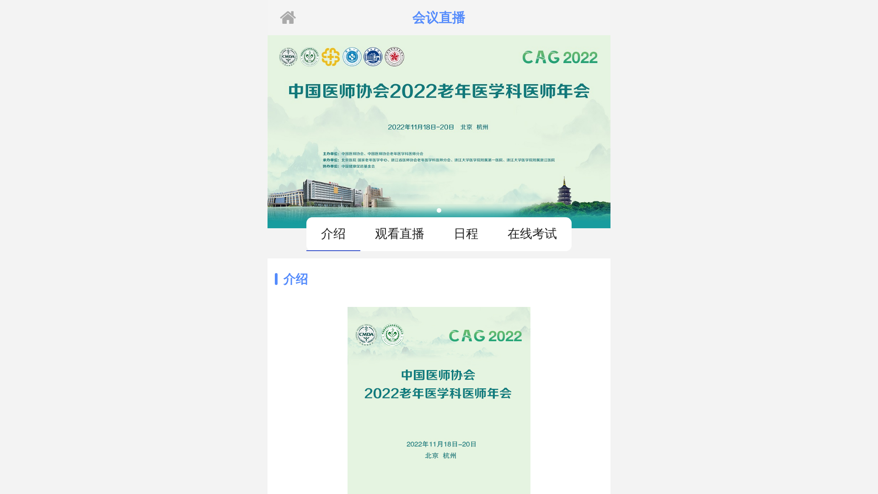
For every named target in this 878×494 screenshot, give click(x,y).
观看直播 (399, 233)
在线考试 (532, 233)
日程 (466, 233)
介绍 (333, 233)
